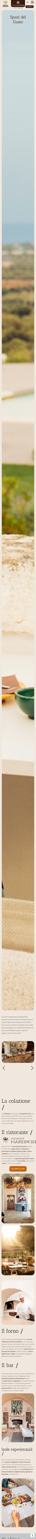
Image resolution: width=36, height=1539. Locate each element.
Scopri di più (18, 1169)
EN (27, 2)
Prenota (29, 6)
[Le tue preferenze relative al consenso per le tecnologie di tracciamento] (32, 1535)
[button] (32, 1068)
